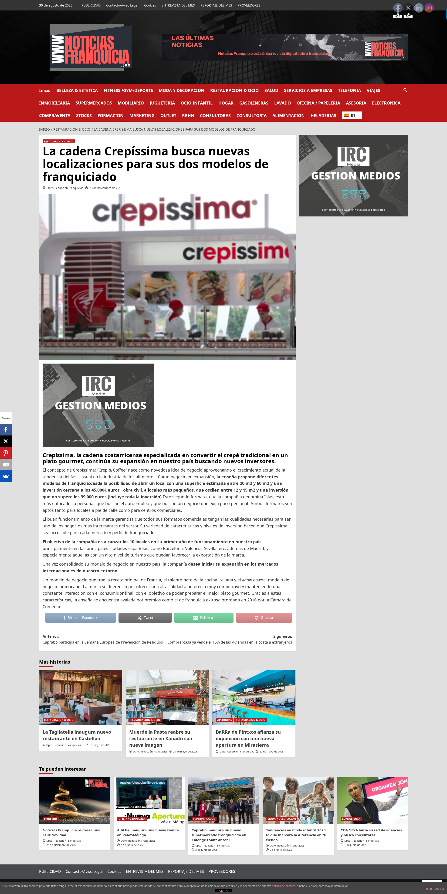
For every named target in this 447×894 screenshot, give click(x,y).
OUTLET (168, 115)
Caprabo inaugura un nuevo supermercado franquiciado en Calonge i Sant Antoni (219, 835)
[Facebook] (6, 429)
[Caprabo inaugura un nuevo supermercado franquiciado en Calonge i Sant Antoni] (223, 800)
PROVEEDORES (249, 5)
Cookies (150, 5)
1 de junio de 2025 (355, 845)
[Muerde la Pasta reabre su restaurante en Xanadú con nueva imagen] (167, 697)
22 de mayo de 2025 (272, 751)
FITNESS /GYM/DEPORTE (128, 90)
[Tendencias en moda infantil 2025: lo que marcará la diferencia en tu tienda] (298, 800)
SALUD (271, 90)
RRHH (188, 115)
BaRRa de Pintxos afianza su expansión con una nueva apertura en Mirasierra (248, 738)
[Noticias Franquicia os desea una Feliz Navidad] (74, 800)
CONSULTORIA (252, 115)
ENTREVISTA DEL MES (178, 5)
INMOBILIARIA (54, 103)
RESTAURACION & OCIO (234, 90)
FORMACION (111, 115)
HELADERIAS (323, 115)
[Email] (6, 464)
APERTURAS (224, 720)
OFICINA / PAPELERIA (318, 103)
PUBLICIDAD (91, 5)
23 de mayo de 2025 (98, 745)
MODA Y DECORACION (181, 90)
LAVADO (282, 103)
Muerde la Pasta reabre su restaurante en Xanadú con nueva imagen (160, 738)
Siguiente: (229, 639)
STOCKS (84, 115)
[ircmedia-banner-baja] (98, 405)
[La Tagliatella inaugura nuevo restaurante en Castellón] (80, 697)
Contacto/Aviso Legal (122, 5)
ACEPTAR (223, 890)
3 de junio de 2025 (206, 849)
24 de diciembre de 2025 (61, 845)
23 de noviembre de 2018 (105, 188)
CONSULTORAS (215, 115)
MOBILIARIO (131, 103)
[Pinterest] (6, 453)
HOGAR (226, 103)
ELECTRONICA (386, 103)
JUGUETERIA (162, 103)
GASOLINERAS (253, 103)
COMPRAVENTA (54, 115)
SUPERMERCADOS (94, 103)
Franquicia (51, 818)
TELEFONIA (349, 90)
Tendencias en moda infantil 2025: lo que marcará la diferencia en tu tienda (296, 835)
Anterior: (103, 639)
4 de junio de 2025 (132, 845)
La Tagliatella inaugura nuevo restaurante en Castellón (77, 735)
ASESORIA (356, 103)
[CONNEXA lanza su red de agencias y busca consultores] (372, 800)
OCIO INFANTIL (197, 103)
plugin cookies (435, 888)
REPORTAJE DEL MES (216, 5)
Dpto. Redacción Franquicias (65, 188)
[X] (6, 441)
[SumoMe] (6, 476)
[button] (405, 90)
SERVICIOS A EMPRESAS (308, 90)
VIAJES (373, 90)
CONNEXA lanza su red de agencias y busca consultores (371, 832)
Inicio (45, 90)
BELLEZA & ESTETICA (77, 90)
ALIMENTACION (288, 115)
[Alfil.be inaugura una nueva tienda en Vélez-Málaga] (149, 800)
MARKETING (142, 115)
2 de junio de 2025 (281, 849)
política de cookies (283, 886)
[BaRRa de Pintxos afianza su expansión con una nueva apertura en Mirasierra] (253, 697)
